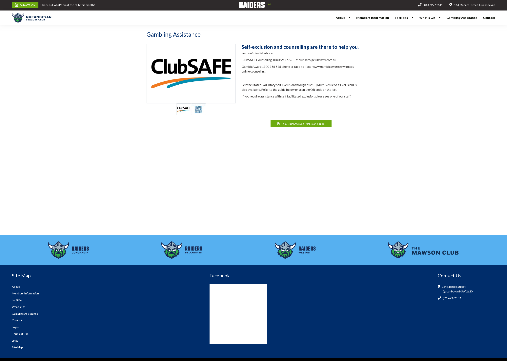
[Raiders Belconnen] (181, 250)
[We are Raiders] (255, 5)
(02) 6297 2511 (433, 5)
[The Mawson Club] (423, 250)
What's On (427, 17)
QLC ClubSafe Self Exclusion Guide (302, 123)
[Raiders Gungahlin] (68, 250)
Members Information (372, 17)
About (340, 17)
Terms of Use (20, 333)
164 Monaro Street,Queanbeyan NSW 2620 (458, 289)
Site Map (17, 347)
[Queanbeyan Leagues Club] (47, 17)
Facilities (401, 17)
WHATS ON (27, 5)
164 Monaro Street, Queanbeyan (474, 5)
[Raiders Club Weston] (295, 250)
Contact (489, 17)
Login (15, 327)
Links (15, 340)
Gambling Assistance (461, 17)
